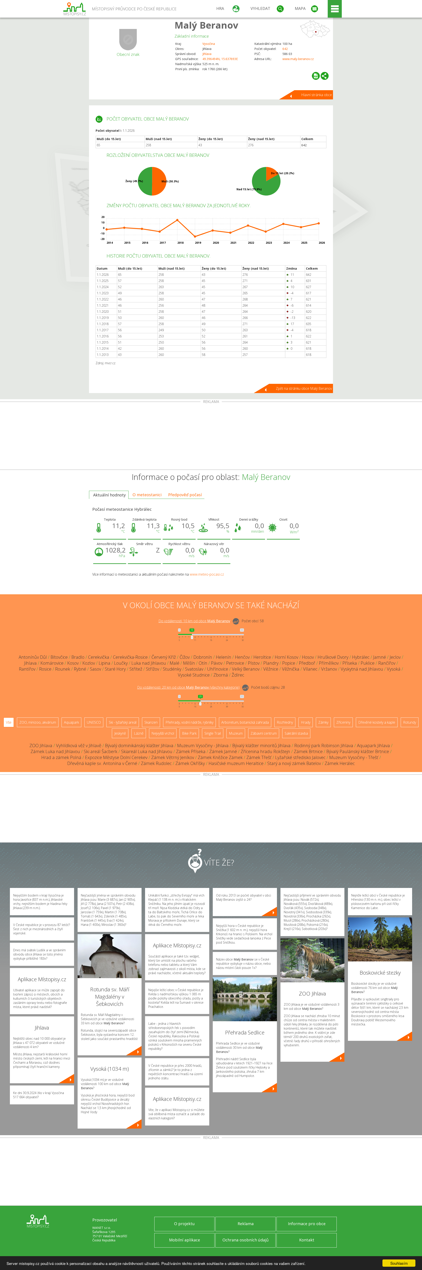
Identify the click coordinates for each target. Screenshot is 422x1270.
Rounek (62, 669)
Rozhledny (285, 722)
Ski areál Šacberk (100, 751)
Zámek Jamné (223, 751)
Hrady (305, 722)
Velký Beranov (246, 669)
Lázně (139, 733)
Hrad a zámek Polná (61, 757)
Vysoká (393, 669)
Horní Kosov (286, 657)
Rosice (45, 669)
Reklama (246, 1223)
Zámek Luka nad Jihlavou (55, 751)
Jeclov (395, 657)
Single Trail (212, 733)
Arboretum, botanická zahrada (245, 722)
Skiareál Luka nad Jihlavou (146, 751)
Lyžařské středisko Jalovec (300, 757)
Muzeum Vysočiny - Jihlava (203, 745)
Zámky (323, 722)
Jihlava (206, 54)
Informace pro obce (307, 1223)
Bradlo (77, 657)
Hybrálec (360, 657)
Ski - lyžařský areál (122, 722)
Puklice (368, 663)
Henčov (242, 657)
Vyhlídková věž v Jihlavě (78, 745)
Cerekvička (98, 657)
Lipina (104, 663)
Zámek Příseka (191, 751)
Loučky (121, 663)
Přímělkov (329, 663)
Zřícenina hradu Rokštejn (265, 751)
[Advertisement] (211, 436)
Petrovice (235, 663)
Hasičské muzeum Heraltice (236, 763)
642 (285, 49)
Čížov (185, 657)
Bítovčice (59, 657)
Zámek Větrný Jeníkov (172, 757)
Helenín (223, 657)
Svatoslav (194, 669)
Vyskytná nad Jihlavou (362, 669)
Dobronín (202, 657)
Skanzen (151, 722)
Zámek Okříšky (190, 763)
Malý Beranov (206, 25)
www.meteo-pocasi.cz (207, 574)
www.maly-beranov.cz (298, 59)
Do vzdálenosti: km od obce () (188, 687)
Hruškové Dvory (333, 657)
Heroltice (262, 657)
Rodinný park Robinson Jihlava (323, 745)
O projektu (184, 1223)
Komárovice (52, 663)
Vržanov (329, 669)
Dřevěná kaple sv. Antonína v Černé (102, 763)
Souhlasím (399, 1263)
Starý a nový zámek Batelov (294, 763)
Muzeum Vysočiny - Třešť (353, 757)
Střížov (152, 669)
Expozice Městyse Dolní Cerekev (116, 757)
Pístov (254, 663)
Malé (174, 663)
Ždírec (238, 675)
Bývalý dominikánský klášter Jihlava (139, 745)
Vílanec (310, 669)
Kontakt (306, 1240)
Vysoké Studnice (194, 675)
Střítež (135, 669)
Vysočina (208, 44)
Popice (288, 663)
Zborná (220, 675)
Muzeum (236, 733)
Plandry (270, 663)
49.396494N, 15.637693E (220, 59)
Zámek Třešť (258, 757)
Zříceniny (343, 722)
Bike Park (189, 733)
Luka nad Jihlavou (148, 663)
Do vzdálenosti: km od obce (194, 621)
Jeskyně (120, 733)
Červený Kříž (163, 657)
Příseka (349, 663)
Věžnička (290, 669)
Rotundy (409, 722)
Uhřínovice (217, 669)
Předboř (307, 663)
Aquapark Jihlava (373, 745)
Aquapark (71, 722)
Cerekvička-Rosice (130, 657)
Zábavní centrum (264, 733)
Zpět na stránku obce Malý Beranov (304, 388)
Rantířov (27, 669)
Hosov (308, 657)
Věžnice (270, 669)
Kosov (73, 663)
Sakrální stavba (296, 733)
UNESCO (94, 722)
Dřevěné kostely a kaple (376, 722)
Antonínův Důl (33, 657)
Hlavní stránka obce (316, 94)
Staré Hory (115, 669)
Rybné (80, 669)
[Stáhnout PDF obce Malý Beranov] (316, 76)
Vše (8, 722)
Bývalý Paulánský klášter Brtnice (357, 751)
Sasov (95, 669)
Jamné (379, 657)
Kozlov (88, 663)
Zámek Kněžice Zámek (220, 757)
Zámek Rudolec (156, 763)
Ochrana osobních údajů (245, 1240)
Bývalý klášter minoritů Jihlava (261, 745)
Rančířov (386, 663)
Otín (203, 663)
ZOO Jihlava (40, 745)
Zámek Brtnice (308, 751)
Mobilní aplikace (184, 1240)
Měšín (189, 663)
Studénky (172, 669)
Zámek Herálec (340, 763)
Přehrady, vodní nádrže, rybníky (189, 722)
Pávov (216, 663)
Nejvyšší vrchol (162, 733)
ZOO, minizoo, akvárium (37, 722)
